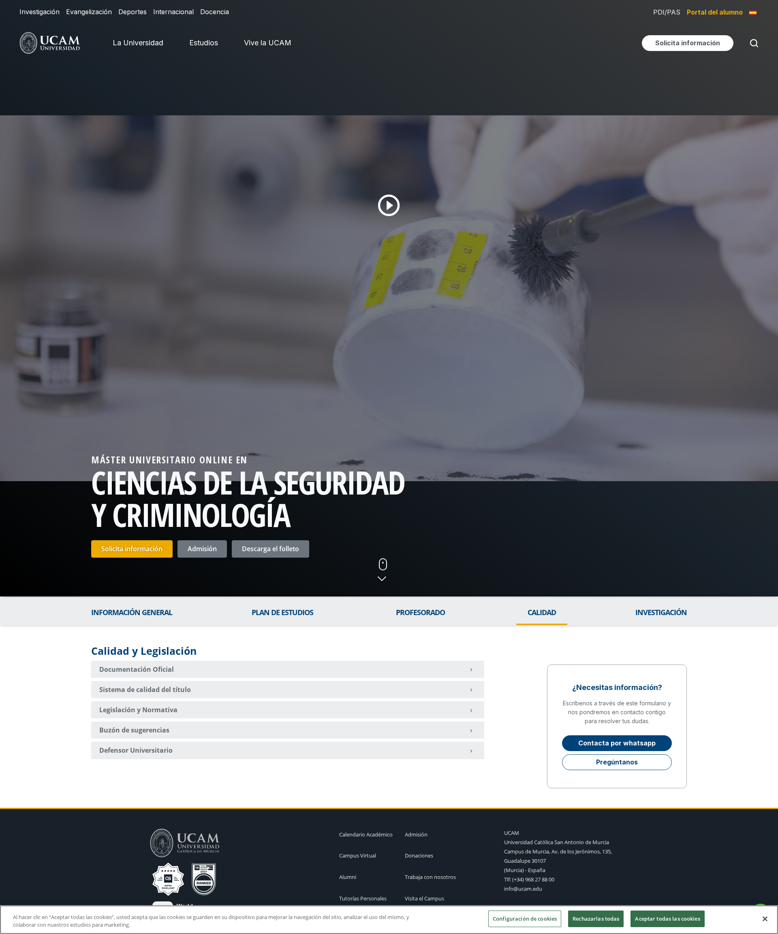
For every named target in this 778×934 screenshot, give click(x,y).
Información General (131, 612)
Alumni (347, 877)
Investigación (39, 12)
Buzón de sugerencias (134, 730)
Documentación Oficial (136, 669)
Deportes (132, 12)
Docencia (214, 12)
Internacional (173, 12)
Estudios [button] (203, 42)
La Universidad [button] (138, 42)
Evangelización (89, 12)
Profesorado (420, 612)
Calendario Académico (366, 834)
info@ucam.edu (523, 888)
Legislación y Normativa (138, 709)
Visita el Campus (424, 898)
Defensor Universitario (136, 750)
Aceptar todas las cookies (667, 918)
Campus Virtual (357, 855)
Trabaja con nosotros (430, 877)
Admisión (202, 548)
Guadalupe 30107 (525, 860)
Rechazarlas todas (596, 918)
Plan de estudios (282, 612)
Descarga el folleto (270, 548)
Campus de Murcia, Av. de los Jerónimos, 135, (558, 851)
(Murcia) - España (524, 870)
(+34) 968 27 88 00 (533, 879)
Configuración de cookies (525, 918)
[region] (389, 919)
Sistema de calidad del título (145, 689)
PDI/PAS (666, 12)
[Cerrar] (765, 919)
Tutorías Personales (363, 898)
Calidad (542, 612)
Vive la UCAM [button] (267, 42)
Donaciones (419, 855)
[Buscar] (752, 43)
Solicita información (131, 548)
